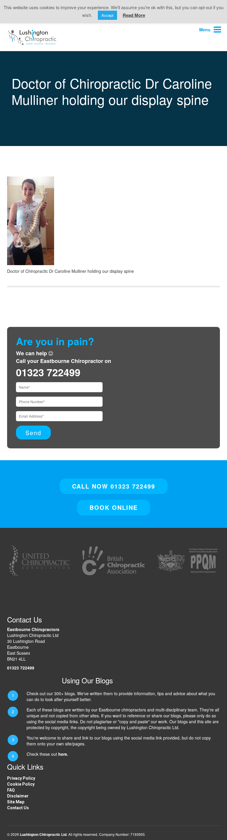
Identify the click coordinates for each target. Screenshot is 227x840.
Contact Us (18, 807)
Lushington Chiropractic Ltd (43, 834)
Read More (134, 15)
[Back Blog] (32, 37)
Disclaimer (18, 796)
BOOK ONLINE (114, 507)
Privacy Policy (21, 778)
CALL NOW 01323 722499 (113, 486)
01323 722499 (48, 372)
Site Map (15, 802)
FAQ (11, 790)
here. (63, 754)
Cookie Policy (21, 784)
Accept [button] (107, 15)
